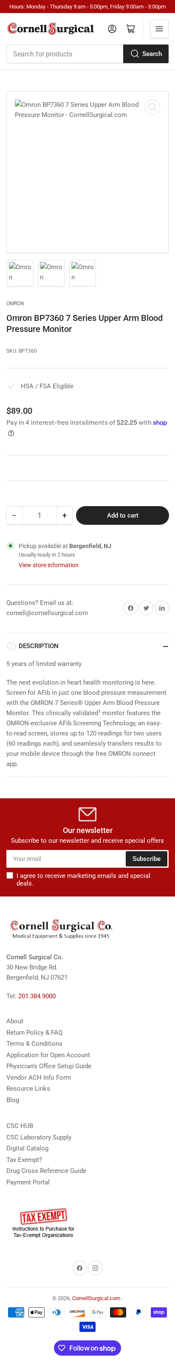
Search (152, 54)
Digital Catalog (27, 1148)
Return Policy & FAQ (34, 1032)
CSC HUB (19, 1126)
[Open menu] (159, 28)
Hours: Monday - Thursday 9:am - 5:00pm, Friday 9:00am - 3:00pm (87, 6)
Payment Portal (28, 1182)
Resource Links (28, 1088)
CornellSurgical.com (96, 1298)
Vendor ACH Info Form (38, 1077)
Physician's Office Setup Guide (48, 1066)
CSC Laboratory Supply (38, 1137)
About (14, 1021)
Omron (15, 303)
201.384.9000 (37, 996)
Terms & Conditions (34, 1043)
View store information (49, 565)
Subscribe (147, 859)
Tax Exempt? (24, 1160)
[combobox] (87, 54)
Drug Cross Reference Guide (46, 1171)
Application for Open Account (48, 1055)
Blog (12, 1100)
